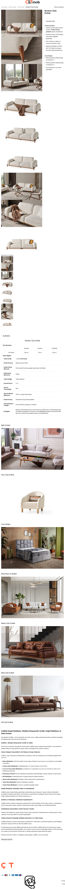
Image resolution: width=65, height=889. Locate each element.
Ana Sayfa (4, 7)
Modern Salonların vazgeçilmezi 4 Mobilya (49, 763)
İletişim (3, 766)
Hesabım (30, 759)
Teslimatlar (4, 771)
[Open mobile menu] (1, 2)
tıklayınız (50, 60)
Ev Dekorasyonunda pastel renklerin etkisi (49, 766)
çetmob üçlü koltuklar (28, 413)
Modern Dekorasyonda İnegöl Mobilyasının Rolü (51, 773)
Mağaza (3, 769)
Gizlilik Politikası (30, 762)
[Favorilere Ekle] (3, 719)
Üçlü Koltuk (21, 7)
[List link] (32, 829)
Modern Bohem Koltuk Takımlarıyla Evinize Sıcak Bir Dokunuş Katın (51, 760)
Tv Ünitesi (18, 777)
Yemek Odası (19, 767)
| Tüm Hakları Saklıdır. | (26, 873)
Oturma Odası (13, 7)
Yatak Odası (19, 765)
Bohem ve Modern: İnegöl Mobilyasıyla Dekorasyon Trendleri (49, 769)
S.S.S (2, 774)
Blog (2, 777)
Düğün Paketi (19, 774)
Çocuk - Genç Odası (19, 771)
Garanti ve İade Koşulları (30, 768)
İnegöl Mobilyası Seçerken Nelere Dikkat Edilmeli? (49, 776)
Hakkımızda (4, 763)
